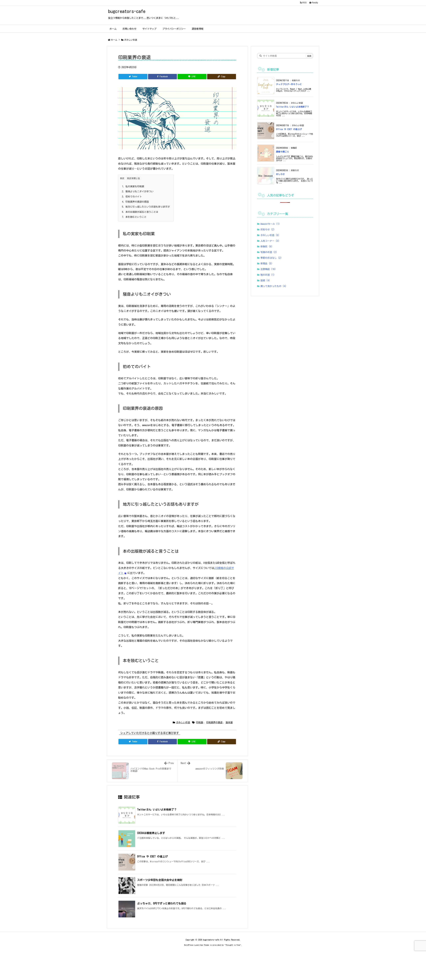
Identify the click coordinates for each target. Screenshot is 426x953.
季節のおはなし (271, 258)
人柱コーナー (269, 241)
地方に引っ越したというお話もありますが (146, 207)
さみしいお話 (130, 40)
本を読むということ (134, 217)
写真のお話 (268, 252)
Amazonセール (270, 224)
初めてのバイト (132, 196)
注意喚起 (268, 269)
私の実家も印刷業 (133, 186)
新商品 (266, 263)
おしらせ (280, 174)
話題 (265, 280)
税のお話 (267, 275)
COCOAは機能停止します (151, 833)
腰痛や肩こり (282, 152)
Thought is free (233, 945)
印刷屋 (199, 722)
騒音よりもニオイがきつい (137, 191)
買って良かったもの (273, 286)
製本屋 (229, 722)
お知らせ (267, 229)
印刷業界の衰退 (214, 722)
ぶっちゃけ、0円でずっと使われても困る (161, 903)
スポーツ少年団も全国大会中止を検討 (159, 880)
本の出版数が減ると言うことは (140, 212)
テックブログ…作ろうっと (289, 84)
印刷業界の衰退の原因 (135, 202)
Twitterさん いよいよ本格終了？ (157, 809)
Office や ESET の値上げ (152, 856)
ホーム (114, 40)
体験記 (266, 246)
